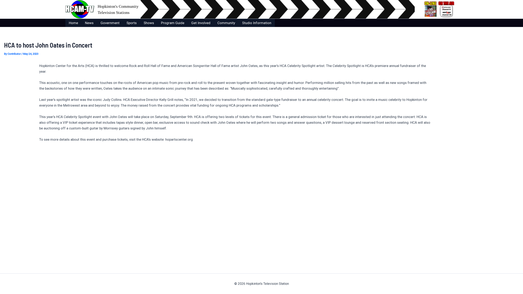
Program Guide (172, 23)
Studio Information (256, 23)
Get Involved (200, 23)
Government (110, 23)
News (89, 23)
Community (226, 23)
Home (73, 23)
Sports (131, 23)
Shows (149, 23)
